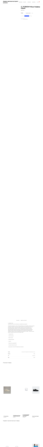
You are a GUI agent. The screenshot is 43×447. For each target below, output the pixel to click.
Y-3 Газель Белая (6, 416)
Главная (21, 5)
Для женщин (24, 5)
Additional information (24, 320)
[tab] (18, 320)
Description (17, 320)
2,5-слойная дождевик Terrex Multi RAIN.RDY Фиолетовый (26, 415)
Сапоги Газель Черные (35, 416)
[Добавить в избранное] (30, 16)
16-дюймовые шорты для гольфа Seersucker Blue (16, 416)
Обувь (27, 5)
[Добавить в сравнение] (31, 16)
